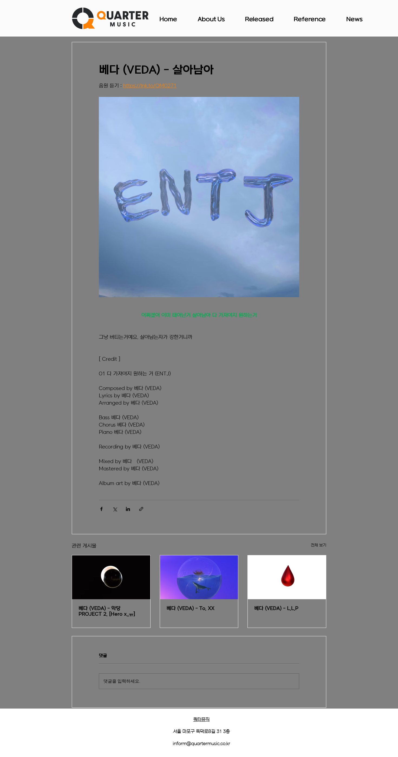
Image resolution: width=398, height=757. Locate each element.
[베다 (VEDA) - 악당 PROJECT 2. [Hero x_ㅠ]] (111, 577)
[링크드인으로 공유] (128, 509)
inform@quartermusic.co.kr (201, 743)
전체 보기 (318, 545)
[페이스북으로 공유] (101, 509)
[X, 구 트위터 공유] (114, 509)
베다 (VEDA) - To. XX (190, 608)
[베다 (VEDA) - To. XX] (199, 577)
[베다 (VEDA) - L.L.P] (287, 577)
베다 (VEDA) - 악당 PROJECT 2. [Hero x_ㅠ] (107, 611)
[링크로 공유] (141, 509)
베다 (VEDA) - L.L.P (276, 608)
